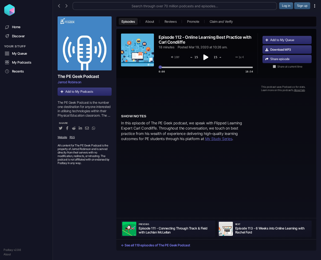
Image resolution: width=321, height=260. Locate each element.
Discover (18, 36)
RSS (72, 137)
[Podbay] (9, 14)
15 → (217, 57)
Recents (18, 71)
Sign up (302, 6)
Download (280, 49)
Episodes (128, 21)
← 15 (194, 57)
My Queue (19, 53)
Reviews (170, 21)
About (7, 254)
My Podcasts (21, 62)
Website (62, 137)
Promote (193, 21)
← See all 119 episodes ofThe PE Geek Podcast (155, 245)
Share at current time (289, 66)
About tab (299, 90)
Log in (286, 6)
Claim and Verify (221, 21)
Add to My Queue (282, 40)
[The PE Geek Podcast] (85, 43)
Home (16, 27)
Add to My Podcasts (79, 91)
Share (280, 59)
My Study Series (218, 138)
